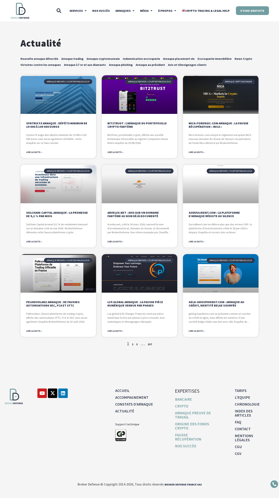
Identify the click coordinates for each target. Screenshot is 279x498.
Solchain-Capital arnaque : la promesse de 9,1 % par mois (57, 214)
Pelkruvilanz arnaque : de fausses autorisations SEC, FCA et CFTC (53, 303)
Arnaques (123, 11)
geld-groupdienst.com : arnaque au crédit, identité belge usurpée (216, 303)
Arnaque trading (72, 59)
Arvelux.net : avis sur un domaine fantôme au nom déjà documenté (133, 214)
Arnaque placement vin (179, 59)
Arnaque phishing (121, 65)
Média (144, 11)
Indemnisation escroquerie (141, 59)
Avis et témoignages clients (187, 65)
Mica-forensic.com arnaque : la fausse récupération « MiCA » (218, 124)
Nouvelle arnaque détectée (39, 59)
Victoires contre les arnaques (40, 65)
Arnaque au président (150, 65)
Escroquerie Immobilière (215, 59)
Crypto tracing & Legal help (207, 11)
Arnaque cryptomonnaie (103, 59)
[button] (59, 10)
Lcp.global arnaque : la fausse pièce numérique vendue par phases (135, 303)
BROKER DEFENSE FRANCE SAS (183, 484)
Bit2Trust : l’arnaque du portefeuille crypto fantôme (137, 124)
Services (76, 11)
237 (150, 344)
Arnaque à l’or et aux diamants (85, 65)
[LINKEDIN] (63, 393)
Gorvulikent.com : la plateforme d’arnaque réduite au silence (214, 214)
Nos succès (101, 11)
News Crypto (243, 59)
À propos (165, 11)
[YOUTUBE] (42, 393)
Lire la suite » (34, 152)
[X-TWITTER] (52, 393)
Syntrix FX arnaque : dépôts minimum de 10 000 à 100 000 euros (56, 124)
